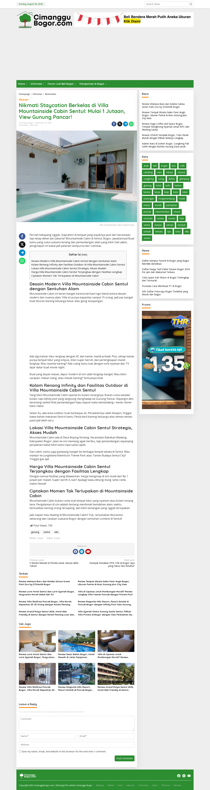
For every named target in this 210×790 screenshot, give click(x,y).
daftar (171, 178)
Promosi (165, 785)
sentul (46, 532)
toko (178, 231)
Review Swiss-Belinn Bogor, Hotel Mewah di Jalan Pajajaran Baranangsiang (76, 656)
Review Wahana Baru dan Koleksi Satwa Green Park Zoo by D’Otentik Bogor (44, 583)
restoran (148, 218)
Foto (120, 785)
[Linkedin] (81, 551)
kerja (157, 192)
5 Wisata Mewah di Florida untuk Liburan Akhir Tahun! (54, 563)
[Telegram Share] (125, 124)
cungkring (149, 178)
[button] (191, 4)
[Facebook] (75, 551)
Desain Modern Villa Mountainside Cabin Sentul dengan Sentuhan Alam (74, 261)
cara (159, 172)
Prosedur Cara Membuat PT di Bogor (162, 286)
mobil (182, 198)
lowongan (149, 198)
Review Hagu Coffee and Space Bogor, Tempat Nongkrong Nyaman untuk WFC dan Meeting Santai (165, 126)
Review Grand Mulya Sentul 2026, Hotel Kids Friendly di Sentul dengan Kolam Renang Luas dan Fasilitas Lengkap (46, 613)
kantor (178, 185)
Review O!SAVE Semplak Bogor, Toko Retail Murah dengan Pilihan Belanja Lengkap (165, 137)
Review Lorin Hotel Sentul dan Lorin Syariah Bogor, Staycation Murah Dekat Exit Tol (47, 593)
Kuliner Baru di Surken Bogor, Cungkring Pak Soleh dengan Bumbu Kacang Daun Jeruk (165, 145)
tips (169, 231)
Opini (155, 785)
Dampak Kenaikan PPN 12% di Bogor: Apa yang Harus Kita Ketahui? (111, 563)
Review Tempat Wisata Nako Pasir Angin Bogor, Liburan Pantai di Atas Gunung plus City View (104, 583)
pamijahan (171, 205)
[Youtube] (88, 551)
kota (175, 192)
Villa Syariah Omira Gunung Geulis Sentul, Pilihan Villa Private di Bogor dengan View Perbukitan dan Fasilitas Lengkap (105, 613)
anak (146, 165)
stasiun (158, 224)
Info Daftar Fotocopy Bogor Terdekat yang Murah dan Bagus (165, 293)
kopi (166, 192)
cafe (182, 165)
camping (148, 172)
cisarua (181, 172)
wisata (147, 238)
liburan (23, 99)
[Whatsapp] (131, 124)
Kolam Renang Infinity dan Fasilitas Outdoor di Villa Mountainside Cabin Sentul (78, 264)
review (160, 218)
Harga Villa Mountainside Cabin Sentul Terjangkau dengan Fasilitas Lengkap (76, 271)
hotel (158, 185)
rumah (171, 218)
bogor (164, 165)
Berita (111, 785)
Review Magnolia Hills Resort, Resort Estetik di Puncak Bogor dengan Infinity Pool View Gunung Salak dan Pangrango (104, 603)
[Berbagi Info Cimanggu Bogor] (44, 19)
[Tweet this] (119, 124)
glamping (184, 178)
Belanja (100, 785)
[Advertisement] (105, 55)
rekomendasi (162, 211)
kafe (168, 185)
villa (56, 532)
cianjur (169, 172)
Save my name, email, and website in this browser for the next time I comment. (64, 751)
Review (177, 785)
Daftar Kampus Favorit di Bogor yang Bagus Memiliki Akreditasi (165, 262)
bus (174, 165)
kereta (147, 192)
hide (84, 254)
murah (158, 205)
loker (185, 192)
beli (155, 165)
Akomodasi (23, 125)
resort (177, 211)
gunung (35, 532)
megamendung (166, 198)
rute (182, 218)
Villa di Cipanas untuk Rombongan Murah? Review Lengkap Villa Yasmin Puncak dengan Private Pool (105, 593)
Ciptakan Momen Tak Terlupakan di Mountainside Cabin (65, 275)
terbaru (159, 231)
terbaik (147, 231)
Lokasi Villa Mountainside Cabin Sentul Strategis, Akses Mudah (68, 268)
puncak (147, 211)
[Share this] (114, 124)
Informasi (143, 785)
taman (169, 224)
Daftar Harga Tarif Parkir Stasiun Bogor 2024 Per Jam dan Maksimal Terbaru (166, 271)
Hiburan (130, 785)
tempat (181, 224)
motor (147, 205)
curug (161, 178)
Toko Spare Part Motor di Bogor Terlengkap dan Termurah (165, 279)
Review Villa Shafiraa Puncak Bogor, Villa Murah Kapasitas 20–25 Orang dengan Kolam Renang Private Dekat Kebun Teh (45, 603)
